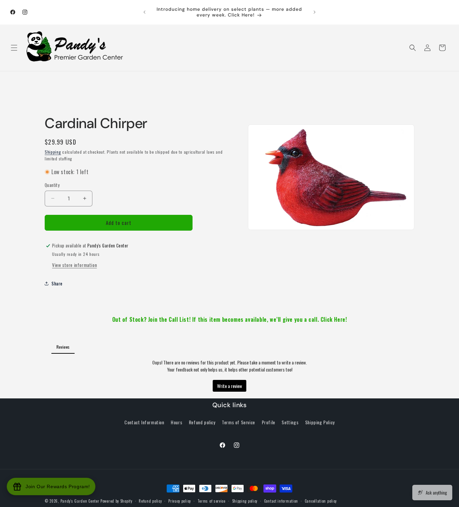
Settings (290, 422)
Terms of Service (238, 422)
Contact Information (144, 422)
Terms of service (211, 501)
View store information (74, 264)
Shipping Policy (320, 422)
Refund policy (202, 422)
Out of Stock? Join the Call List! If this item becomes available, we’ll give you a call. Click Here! (229, 319)
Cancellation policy (321, 501)
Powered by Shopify (116, 501)
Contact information (281, 501)
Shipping (53, 152)
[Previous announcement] (144, 12)
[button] (14, 47)
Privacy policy (179, 501)
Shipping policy (245, 501)
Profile (268, 422)
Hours (176, 422)
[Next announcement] (314, 12)
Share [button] (56, 283)
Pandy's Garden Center (79, 501)
